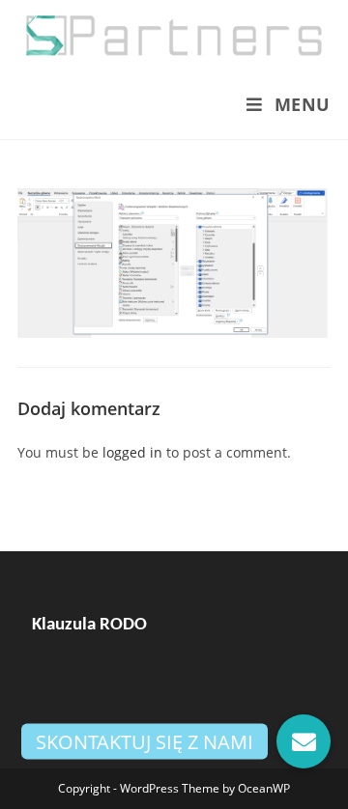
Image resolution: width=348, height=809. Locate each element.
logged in (132, 452)
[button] (303, 741)
